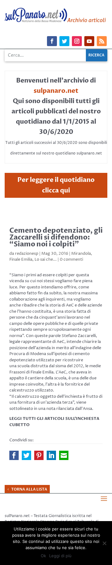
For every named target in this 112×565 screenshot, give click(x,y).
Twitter (26, 455)
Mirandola (81, 253)
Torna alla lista (29, 489)
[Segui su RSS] (102, 41)
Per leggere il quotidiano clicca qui (56, 185)
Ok (43, 555)
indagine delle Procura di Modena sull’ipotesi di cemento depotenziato (55, 354)
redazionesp (26, 253)
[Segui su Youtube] (89, 41)
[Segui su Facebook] (52, 41)
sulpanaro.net (56, 91)
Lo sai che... (46, 259)
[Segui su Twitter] (64, 41)
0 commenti (71, 259)
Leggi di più (60, 555)
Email (63, 455)
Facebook (14, 455)
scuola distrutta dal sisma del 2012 (50, 366)
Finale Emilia (20, 259)
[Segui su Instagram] (77, 41)
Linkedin (51, 455)
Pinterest (39, 455)
